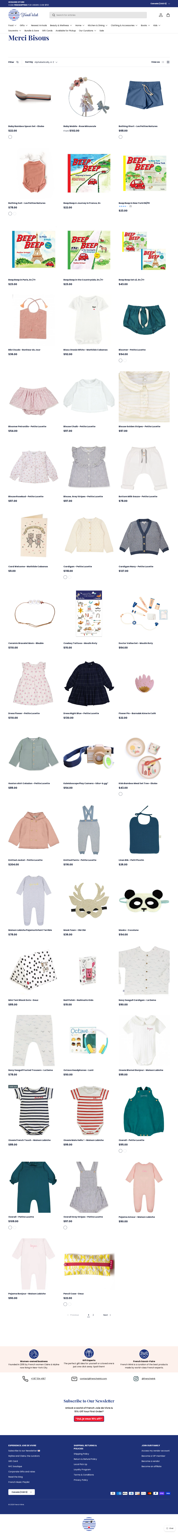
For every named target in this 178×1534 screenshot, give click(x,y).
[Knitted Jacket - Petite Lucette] (33, 830)
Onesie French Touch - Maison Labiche (29, 1140)
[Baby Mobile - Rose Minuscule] (88, 96)
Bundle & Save (31, 30)
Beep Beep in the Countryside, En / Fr (83, 279)
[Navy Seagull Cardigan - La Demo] (144, 970)
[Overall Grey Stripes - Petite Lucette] (88, 1187)
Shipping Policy (81, 1453)
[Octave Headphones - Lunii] (88, 1040)
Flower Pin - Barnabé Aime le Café (137, 713)
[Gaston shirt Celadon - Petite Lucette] (33, 753)
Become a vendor (151, 1461)
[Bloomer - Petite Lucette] (144, 320)
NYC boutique (15, 1466)
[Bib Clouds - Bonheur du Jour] (33, 320)
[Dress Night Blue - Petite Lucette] (88, 683)
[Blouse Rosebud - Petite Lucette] (33, 466)
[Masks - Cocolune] (144, 900)
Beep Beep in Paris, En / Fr (22, 279)
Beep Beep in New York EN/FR (134, 203)
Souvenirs (13, 30)
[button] (168, 15)
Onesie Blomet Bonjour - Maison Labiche (141, 1070)
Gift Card (13, 1461)
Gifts (22, 25)
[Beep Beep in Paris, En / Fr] (33, 250)
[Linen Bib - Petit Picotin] (144, 830)
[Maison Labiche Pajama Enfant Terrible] (33, 900)
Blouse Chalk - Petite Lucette (79, 426)
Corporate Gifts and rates (21, 1471)
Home (78, 25)
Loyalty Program (82, 1469)
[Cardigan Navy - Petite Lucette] (144, 536)
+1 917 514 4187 (38, 1378)
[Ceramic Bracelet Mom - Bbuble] (33, 613)
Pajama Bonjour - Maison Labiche (27, 1293)
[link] (72, 1315)
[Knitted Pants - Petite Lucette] (88, 830)
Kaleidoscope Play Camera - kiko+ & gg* (85, 783)
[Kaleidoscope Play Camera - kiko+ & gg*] (88, 753)
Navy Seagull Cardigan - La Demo (137, 1000)
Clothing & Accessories (122, 25)
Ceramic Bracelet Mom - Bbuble (26, 643)
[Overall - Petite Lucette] (144, 1110)
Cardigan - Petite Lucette (77, 566)
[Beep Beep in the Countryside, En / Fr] (88, 250)
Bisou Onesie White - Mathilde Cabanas (85, 349)
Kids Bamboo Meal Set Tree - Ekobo (138, 783)
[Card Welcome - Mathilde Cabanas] (33, 536)
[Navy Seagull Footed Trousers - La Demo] (33, 1040)
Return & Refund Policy (85, 1459)
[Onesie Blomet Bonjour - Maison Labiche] (144, 1040)
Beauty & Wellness (59, 25)
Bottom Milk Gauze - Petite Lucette (138, 496)
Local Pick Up (80, 1464)
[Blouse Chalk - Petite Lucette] (88, 396)
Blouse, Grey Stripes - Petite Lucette (83, 496)
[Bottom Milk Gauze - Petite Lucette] (144, 466)
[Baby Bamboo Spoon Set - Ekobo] (33, 96)
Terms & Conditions (84, 1474)
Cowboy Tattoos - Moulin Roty (80, 643)
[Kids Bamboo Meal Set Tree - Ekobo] (144, 753)
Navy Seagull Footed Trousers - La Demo (30, 1070)
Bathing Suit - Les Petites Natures (26, 203)
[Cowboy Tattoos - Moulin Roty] (88, 613)
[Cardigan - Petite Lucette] (88, 536)
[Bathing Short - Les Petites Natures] (144, 96)
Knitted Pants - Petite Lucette (79, 860)
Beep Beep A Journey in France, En (81, 203)
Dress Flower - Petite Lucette (24, 713)
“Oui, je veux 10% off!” (89, 1418)
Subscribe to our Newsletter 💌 (24, 1450)
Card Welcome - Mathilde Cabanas (28, 566)
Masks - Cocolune (129, 930)
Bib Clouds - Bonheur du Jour (24, 349)
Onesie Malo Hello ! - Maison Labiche (83, 1140)
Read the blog (15, 1476)
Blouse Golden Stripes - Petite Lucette (139, 426)
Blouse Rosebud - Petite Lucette (25, 496)
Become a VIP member (153, 1455)
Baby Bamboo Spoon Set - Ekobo (26, 126)
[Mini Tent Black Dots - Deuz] (33, 970)
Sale (102, 30)
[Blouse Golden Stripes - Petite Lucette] (144, 396)
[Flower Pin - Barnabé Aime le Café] (144, 683)
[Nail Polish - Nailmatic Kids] (88, 970)
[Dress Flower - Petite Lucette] (33, 683)
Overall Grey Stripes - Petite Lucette (83, 1216)
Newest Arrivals (39, 25)
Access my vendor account (156, 1450)
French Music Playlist (19, 1482)
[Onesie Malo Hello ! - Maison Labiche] (88, 1110)
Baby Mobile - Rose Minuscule (79, 126)
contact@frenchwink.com (93, 1378)
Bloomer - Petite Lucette (132, 349)
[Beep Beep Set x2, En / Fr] (144, 250)
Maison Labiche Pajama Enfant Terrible (30, 930)
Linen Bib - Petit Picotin (131, 860)
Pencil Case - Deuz (73, 1293)
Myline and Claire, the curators (24, 1455)
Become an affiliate (151, 1466)
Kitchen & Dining (96, 25)
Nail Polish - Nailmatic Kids (78, 1000)
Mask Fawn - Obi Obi (74, 930)
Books (144, 25)
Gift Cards (47, 30)
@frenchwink (148, 1378)
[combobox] (98, 15)
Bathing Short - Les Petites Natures (138, 126)
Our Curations (86, 30)
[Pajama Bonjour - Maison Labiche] (33, 1263)
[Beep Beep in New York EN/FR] (144, 173)
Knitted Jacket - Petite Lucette (25, 860)
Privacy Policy (81, 1479)
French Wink (19, 1504)
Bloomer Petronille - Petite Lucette (27, 426)
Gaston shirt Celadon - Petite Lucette (29, 783)
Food (10, 25)
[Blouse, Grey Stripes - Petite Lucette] (88, 466)
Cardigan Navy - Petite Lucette (136, 566)
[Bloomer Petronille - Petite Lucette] (33, 396)
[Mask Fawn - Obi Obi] (88, 900)
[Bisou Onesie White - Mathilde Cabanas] (88, 320)
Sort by (29, 61)
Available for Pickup (66, 30)
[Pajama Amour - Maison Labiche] (144, 1187)
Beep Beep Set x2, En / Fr (131, 279)
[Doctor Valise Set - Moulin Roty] (144, 613)
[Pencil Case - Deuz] (88, 1263)
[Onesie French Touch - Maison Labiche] (33, 1110)
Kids (155, 25)
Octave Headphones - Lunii (78, 1070)
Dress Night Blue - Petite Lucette (81, 713)
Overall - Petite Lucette (131, 1140)
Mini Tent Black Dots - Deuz (23, 1000)
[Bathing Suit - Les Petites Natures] (33, 173)
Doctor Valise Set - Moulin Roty (136, 643)
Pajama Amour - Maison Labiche (137, 1216)
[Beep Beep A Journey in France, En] (88, 173)
